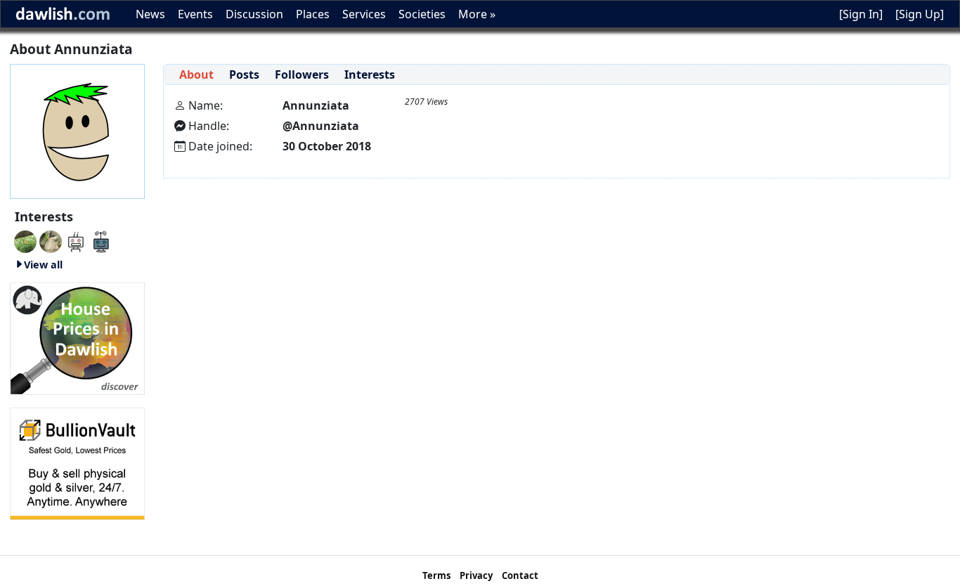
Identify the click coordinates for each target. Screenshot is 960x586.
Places (313, 14)
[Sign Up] (919, 14)
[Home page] (77, 130)
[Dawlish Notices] (76, 240)
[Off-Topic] (50, 240)
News (150, 14)
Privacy (476, 575)
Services (364, 14)
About (196, 74)
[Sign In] (861, 14)
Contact (520, 575)
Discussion (254, 14)
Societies (422, 14)
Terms (436, 575)
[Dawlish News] (101, 240)
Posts (244, 74)
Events (195, 14)
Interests (369, 74)
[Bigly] (77, 337)
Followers (302, 74)
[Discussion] (25, 240)
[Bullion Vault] (77, 462)
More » (476, 14)
